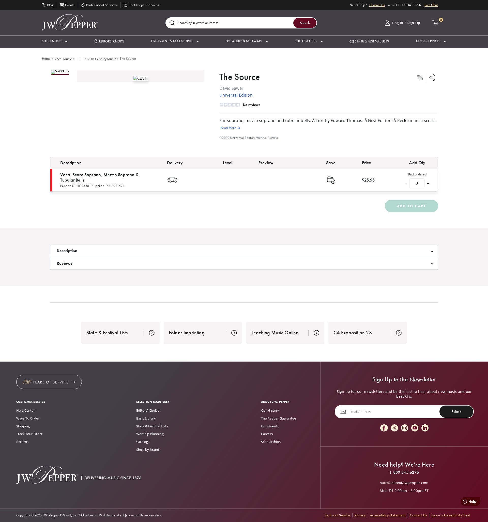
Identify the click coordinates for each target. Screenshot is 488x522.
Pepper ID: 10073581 (75, 186)
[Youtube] (414, 428)
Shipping (23, 426)
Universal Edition (236, 95)
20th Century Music (102, 59)
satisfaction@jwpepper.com (404, 483)
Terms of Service (337, 515)
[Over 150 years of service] (49, 382)
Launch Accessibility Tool (450, 515)
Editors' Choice (147, 410)
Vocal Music (63, 59)
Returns (22, 441)
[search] (172, 23)
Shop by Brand (147, 449)
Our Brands (270, 426)
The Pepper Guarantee (278, 418)
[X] (394, 428)
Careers (267, 433)
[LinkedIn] (425, 428)
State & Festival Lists (152, 426)
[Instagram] (404, 428)
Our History (270, 410)
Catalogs (142, 441)
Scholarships (271, 441)
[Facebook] (384, 428)
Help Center (25, 410)
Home (46, 58)
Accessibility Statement (388, 515)
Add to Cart (411, 206)
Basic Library (146, 418)
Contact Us (377, 5)
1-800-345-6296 (404, 472)
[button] (54, 41)
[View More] (80, 59)
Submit (456, 411)
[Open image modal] (141, 80)
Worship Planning (150, 433)
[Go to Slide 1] (60, 72)
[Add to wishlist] (420, 78)
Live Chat (431, 5)
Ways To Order (27, 418)
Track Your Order (29, 433)
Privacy (360, 515)
